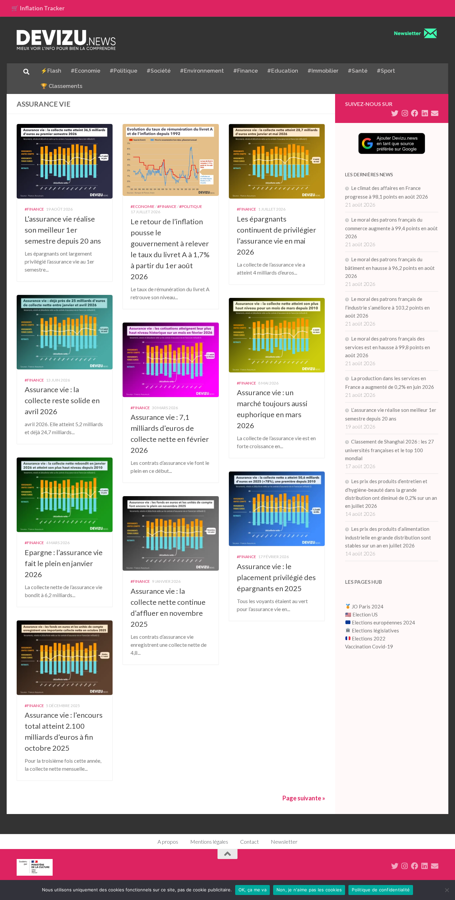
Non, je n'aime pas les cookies (309, 889)
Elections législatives (375, 630)
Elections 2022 (368, 638)
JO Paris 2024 (367, 606)
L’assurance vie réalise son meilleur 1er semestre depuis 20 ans (63, 229)
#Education (282, 71)
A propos (168, 841)
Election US (365, 614)
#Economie (85, 71)
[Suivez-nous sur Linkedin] (424, 113)
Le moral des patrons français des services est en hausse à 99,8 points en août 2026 (387, 347)
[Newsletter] (434, 113)
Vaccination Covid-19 (369, 646)
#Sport (386, 71)
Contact (249, 841)
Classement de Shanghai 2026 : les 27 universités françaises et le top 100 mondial (389, 450)
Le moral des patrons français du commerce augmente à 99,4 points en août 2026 (391, 228)
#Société (159, 71)
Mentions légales (209, 841)
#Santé (357, 71)
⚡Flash (51, 71)
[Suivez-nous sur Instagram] (404, 113)
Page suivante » (303, 798)
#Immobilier (322, 71)
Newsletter (284, 841)
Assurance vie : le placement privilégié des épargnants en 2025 (276, 577)
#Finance (245, 71)
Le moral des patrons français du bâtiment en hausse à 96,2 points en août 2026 (390, 267)
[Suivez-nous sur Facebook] (414, 113)
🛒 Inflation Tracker (38, 8)
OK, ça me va (252, 889)
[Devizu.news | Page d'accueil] (66, 40)
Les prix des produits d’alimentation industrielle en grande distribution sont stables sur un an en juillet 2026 (388, 537)
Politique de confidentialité (381, 889)
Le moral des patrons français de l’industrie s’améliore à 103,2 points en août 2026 (387, 307)
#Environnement (202, 71)
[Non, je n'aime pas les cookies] (446, 890)
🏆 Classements (61, 86)
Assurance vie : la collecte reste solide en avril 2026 (62, 400)
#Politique (123, 71)
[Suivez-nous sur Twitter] (394, 113)
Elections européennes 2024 (383, 622)
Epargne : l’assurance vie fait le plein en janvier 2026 (64, 563)
